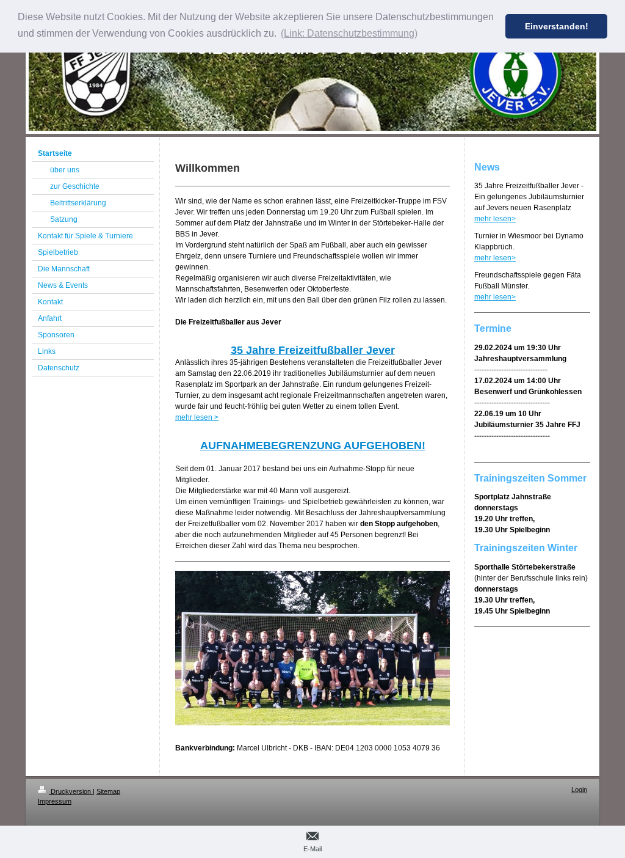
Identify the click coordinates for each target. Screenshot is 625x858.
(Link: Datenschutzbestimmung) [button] (349, 33)
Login (579, 789)
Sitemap (108, 791)
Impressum (54, 801)
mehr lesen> (495, 219)
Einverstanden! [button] (556, 26)
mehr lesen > (197, 417)
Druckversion (71, 791)
